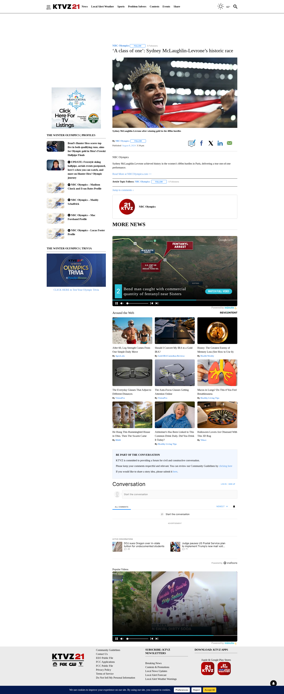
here (175, 471)
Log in (224, 484)
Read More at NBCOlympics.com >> (132, 174)
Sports (121, 6)
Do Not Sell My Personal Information (115, 677)
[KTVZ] (66, 7)
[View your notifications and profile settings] (234, 506)
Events (166, 6)
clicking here (225, 466)
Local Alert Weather (102, 6)
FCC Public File (104, 665)
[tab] (121, 506)
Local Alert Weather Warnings (161, 679)
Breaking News (153, 663)
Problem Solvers (137, 6)
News (85, 6)
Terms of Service (105, 673)
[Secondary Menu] (51, 6)
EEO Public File (104, 658)
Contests (154, 6)
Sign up (231, 484)
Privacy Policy (103, 669)
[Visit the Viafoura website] (230, 563)
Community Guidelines (108, 650)
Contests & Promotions (157, 667)
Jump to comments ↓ (123, 190)
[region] (174, 523)
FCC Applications (105, 661)
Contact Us (102, 654)
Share (177, 6)
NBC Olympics (122, 141)
